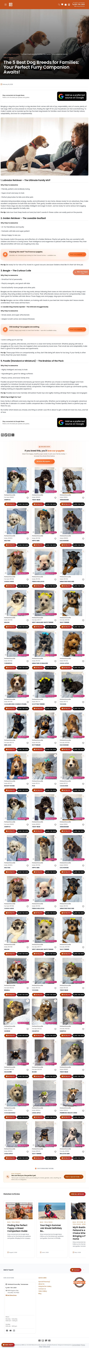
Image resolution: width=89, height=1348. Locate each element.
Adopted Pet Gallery (45, 1286)
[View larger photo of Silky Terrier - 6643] (55, 1123)
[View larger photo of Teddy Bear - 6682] (83, 1041)
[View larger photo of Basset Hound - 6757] (27, 755)
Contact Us (42, 1289)
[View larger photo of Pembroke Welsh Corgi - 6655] (83, 1082)
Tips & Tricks (8, 57)
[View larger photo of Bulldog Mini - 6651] (83, 1123)
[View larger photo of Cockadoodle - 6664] (27, 1082)
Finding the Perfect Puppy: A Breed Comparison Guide (17, 1228)
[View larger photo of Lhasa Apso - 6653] (27, 1123)
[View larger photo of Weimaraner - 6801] (83, 469)
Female (9, 497)
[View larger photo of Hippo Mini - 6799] (55, 510)
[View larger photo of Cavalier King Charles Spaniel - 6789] (27, 673)
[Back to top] (84, 1270)
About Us (41, 1284)
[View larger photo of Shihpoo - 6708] (83, 1000)
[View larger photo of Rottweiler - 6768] (55, 714)
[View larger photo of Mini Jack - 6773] (27, 714)
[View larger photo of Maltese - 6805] (27, 510)
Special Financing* (44, 1281)
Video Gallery (43, 1291)
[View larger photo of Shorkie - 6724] (27, 1000)
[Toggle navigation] (5, 4)
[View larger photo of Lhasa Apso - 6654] (55, 1082)
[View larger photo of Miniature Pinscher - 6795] (83, 551)
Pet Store (80, 1222)
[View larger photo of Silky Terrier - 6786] (83, 592)
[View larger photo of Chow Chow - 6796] (27, 551)
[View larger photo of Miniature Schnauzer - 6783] (55, 633)
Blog (9, 54)
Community (15, 54)
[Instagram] (14, 1330)
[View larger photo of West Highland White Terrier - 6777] (55, 592)
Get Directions (12, 1295)
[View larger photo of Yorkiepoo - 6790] (27, 633)
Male (36, 497)
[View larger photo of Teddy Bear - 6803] (55, 469)
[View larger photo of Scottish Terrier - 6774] (55, 673)
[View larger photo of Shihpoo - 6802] (27, 469)
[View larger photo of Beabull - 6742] (27, 960)
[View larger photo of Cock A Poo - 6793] (83, 633)
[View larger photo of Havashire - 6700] (27, 1041)
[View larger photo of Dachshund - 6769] (83, 714)
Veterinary (85, 1224)
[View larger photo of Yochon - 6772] (83, 673)
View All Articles (77, 1194)
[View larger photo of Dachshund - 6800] (83, 510)
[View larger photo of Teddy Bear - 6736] (83, 960)
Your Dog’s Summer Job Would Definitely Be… (51, 1228)
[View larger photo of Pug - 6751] (55, 755)
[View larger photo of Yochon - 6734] (55, 960)
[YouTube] (10, 1330)
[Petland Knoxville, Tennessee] (10, 4)
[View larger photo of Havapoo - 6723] (55, 1000)
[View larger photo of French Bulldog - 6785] (55, 551)
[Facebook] (7, 1330)
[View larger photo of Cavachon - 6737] (83, 755)
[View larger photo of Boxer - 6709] (55, 1041)
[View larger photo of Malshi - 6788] (27, 592)
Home (5, 54)
